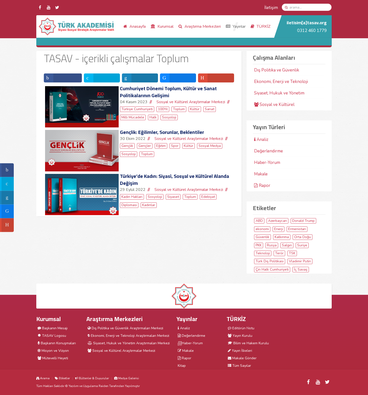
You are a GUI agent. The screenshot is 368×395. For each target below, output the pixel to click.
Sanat (209, 109)
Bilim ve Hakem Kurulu (250, 343)
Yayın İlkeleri (241, 350)
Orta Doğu (302, 237)
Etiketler (64, 378)
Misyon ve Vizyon (55, 350)
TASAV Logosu (53, 335)
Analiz (262, 139)
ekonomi (262, 229)
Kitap (182, 365)
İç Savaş (300, 269)
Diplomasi (129, 205)
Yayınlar (239, 26)
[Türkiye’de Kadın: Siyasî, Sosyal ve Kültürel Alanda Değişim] (82, 194)
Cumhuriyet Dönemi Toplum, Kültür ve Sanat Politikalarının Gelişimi (168, 92)
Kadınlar (148, 205)
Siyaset (173, 196)
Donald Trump (303, 220)
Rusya (272, 245)
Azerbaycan (277, 220)
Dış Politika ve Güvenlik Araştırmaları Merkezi (127, 328)
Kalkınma (282, 237)
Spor (174, 145)
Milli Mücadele (132, 117)
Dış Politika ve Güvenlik (276, 70)
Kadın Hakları (131, 196)
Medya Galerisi (128, 378)
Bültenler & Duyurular (93, 378)
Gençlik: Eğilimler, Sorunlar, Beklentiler (162, 132)
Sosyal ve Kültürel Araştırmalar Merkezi (190, 102)
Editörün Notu (242, 328)
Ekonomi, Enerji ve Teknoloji (281, 81)
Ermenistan (297, 229)
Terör (279, 253)
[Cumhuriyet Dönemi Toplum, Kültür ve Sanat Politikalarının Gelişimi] (82, 106)
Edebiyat (208, 196)
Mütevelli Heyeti (54, 358)
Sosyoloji (169, 117)
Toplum (179, 109)
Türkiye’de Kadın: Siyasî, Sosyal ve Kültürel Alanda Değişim (174, 179)
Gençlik (127, 145)
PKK (259, 245)
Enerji (278, 229)
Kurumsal (164, 26)
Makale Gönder (244, 358)
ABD (259, 220)
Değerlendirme (268, 151)
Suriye (302, 245)
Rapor (264, 185)
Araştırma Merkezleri (202, 26)
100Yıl (163, 109)
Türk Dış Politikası (270, 261)
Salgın (287, 245)
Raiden (103, 386)
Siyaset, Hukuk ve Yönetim (279, 93)
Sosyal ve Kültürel (276, 104)
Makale (261, 174)
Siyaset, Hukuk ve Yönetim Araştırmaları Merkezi (131, 343)
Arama (44, 378)
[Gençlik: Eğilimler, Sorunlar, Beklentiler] (82, 150)
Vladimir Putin (300, 261)
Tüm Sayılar (241, 365)
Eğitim (161, 145)
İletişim (271, 7)
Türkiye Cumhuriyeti (137, 109)
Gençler (144, 145)
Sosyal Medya (210, 145)
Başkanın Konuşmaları (58, 343)
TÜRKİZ (263, 26)
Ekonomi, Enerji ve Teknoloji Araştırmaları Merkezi (129, 335)
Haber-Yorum (267, 162)
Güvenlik (262, 237)
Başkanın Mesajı (54, 328)
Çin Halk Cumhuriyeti (272, 269)
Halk (153, 117)
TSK (292, 253)
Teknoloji (263, 253)
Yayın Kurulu (242, 335)
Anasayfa (137, 26)
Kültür (195, 109)
